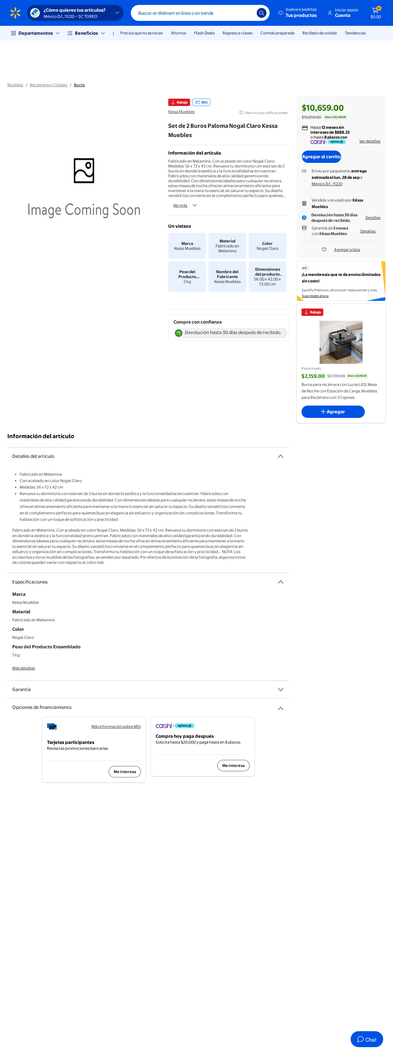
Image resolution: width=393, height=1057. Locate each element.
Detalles (372, 217)
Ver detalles (369, 141)
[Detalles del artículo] (280, 456)
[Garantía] (280, 689)
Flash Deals (204, 32)
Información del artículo (40, 436)
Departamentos (35, 33)
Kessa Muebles (181, 111)
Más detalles (23, 668)
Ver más (180, 205)
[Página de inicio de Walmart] (15, 13)
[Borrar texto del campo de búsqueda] (247, 13)
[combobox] (200, 13)
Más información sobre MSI (116, 726)
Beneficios (86, 33)
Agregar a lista (347, 249)
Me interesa (125, 771)
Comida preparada (277, 32)
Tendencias (355, 32)
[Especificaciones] (280, 582)
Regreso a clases (237, 32)
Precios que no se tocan (141, 32)
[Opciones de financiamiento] (280, 706)
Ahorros (178, 32)
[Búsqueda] (262, 13)
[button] (297, 13)
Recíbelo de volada (319, 32)
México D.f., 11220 (327, 183)
